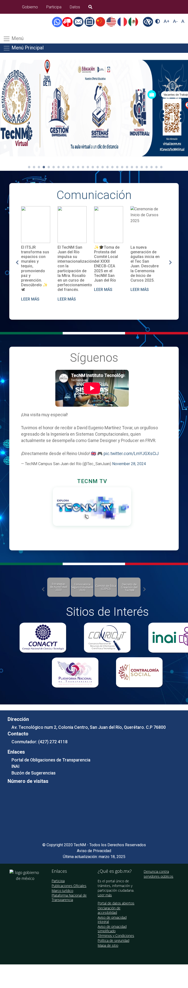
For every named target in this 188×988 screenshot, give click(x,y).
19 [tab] (117, 167)
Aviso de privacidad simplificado (112, 928)
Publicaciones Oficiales (69, 885)
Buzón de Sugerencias (34, 773)
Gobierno (30, 7)
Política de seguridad (113, 940)
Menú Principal (27, 48)
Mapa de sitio (108, 945)
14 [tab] (92, 167)
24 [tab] (141, 167)
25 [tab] (146, 167)
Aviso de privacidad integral (112, 919)
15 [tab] (97, 167)
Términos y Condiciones (116, 935)
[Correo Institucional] (78, 21)
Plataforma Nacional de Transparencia (69, 897)
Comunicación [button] (94, 195)
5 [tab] (48, 167)
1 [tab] (29, 167)
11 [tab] (78, 167)
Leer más (105, 895)
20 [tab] (122, 167)
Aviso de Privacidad (94, 850)
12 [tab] (83, 167)
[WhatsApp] (58, 21)
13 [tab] (87, 167)
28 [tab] (161, 167)
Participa (53, 7)
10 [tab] (73, 167)
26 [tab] (151, 167)
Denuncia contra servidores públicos (158, 874)
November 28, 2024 (129, 463)
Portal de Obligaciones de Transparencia (51, 760)
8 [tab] (63, 167)
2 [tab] (34, 167)
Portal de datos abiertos (116, 903)
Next (170, 262)
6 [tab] (53, 167)
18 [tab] (112, 167)
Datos (75, 7)
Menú (17, 38)
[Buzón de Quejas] (68, 21)
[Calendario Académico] (89, 21)
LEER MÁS (30, 299)
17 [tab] (107, 167)
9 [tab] (68, 167)
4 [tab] (43, 167)
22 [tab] (131, 167)
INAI (15, 766)
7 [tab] (58, 167)
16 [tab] (102, 167)
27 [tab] (156, 167)
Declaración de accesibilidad (109, 910)
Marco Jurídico (62, 890)
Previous (17, 262)
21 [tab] (127, 167)
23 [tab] (136, 167)
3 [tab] (38, 167)
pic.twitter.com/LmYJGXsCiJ (131, 453)
